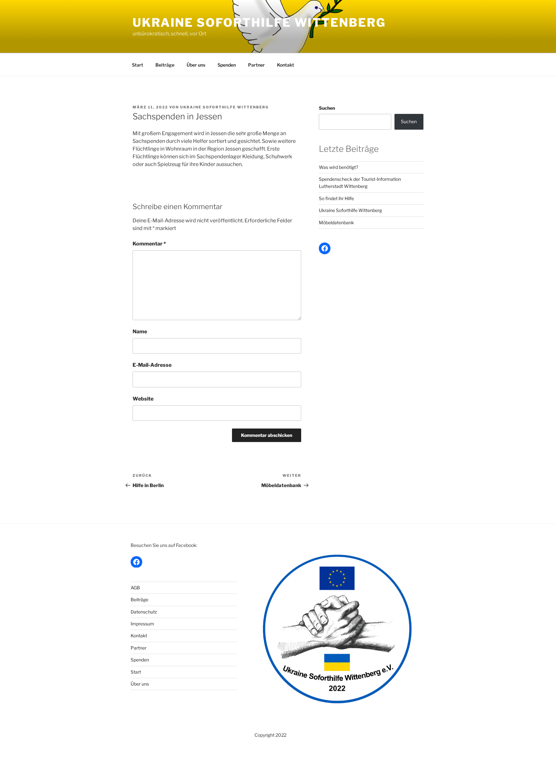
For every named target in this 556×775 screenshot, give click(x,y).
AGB (135, 587)
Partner (256, 65)
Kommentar (149, 244)
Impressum (142, 623)
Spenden (227, 65)
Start (137, 65)
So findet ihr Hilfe (336, 198)
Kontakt (285, 65)
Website (143, 399)
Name (140, 331)
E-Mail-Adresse (152, 365)
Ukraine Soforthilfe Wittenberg (259, 22)
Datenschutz (144, 611)
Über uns (196, 65)
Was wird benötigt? (338, 167)
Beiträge (164, 65)
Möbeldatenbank (336, 222)
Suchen (327, 108)
